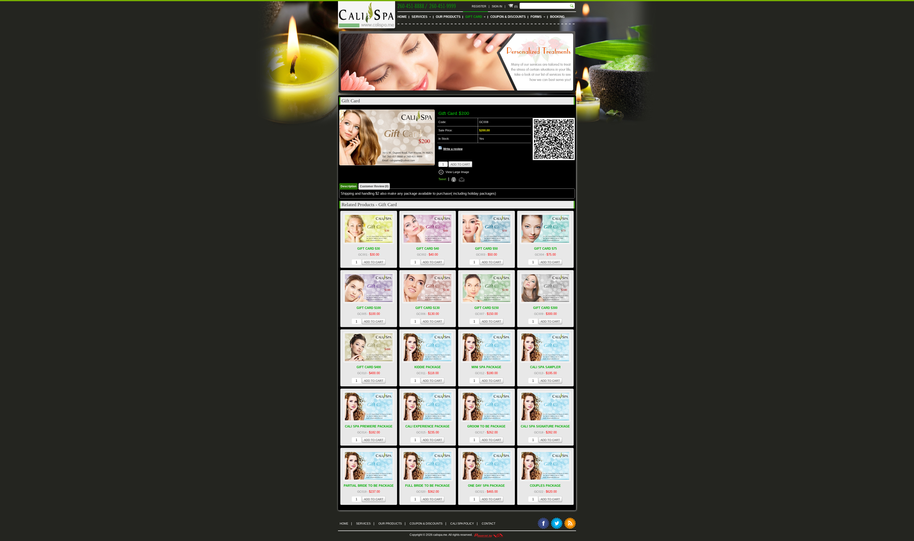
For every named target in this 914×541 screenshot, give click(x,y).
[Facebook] (543, 528)
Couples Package (545, 485)
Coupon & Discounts (508, 17)
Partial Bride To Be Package (369, 485)
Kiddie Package (427, 367)
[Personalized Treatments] (457, 93)
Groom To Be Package (486, 426)
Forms (536, 17)
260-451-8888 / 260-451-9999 (426, 5)
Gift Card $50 (486, 248)
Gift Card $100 (369, 308)
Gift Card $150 (486, 308)
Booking (557, 17)
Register (479, 6)
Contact (488, 523)
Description (348, 186)
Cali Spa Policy (464, 523)
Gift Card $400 (369, 367)
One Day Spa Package (486, 485)
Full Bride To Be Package (427, 485)
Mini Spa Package (486, 367)
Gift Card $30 (368, 248)
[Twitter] (557, 528)
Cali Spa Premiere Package (368, 426)
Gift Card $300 (545, 308)
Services (419, 17)
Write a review (452, 149)
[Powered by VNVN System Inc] (488, 534)
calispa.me (440, 534)
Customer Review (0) (374, 186)
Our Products (448, 17)
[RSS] (570, 528)
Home (402, 17)
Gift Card (473, 17)
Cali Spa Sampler (545, 367)
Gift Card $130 (427, 308)
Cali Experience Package (427, 426)
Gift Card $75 (545, 248)
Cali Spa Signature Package (545, 426)
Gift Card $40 (427, 248)
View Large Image (457, 172)
